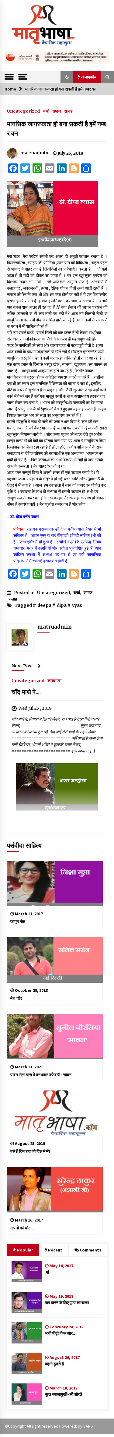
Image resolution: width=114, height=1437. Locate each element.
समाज (56, 110)
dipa (62, 605)
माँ (47, 1272)
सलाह (68, 110)
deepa (44, 605)
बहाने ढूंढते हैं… (56, 1363)
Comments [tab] (90, 1250)
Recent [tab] (55, 1250)
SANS (88, 1426)
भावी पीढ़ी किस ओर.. (60, 1333)
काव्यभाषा (54, 680)
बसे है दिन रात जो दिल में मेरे (30, 1151)
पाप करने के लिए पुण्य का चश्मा (67, 1302)
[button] (66, 77)
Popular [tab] (25, 1250)
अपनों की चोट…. (23, 1228)
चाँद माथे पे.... (26, 692)
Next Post (22, 666)
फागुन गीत (17, 921)
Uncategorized (23, 110)
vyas (77, 605)
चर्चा (46, 110)
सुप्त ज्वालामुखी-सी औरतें (63, 1394)
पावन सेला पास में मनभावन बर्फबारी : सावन (40, 1074)
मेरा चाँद (16, 998)
